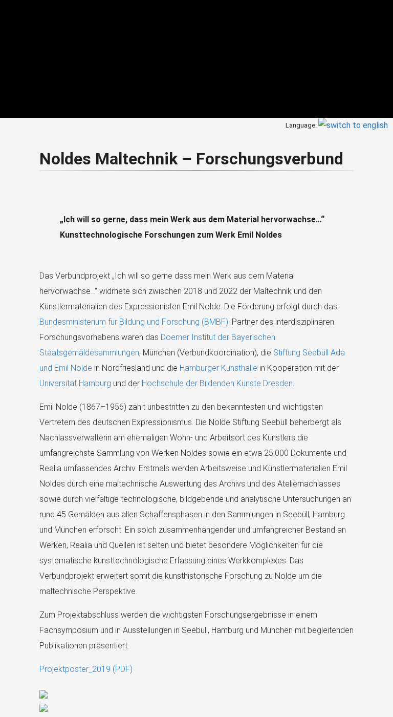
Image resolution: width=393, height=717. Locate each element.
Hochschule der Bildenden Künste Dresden (217, 383)
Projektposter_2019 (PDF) (86, 669)
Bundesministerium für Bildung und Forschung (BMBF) (133, 322)
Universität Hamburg (75, 383)
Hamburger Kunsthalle (218, 368)
